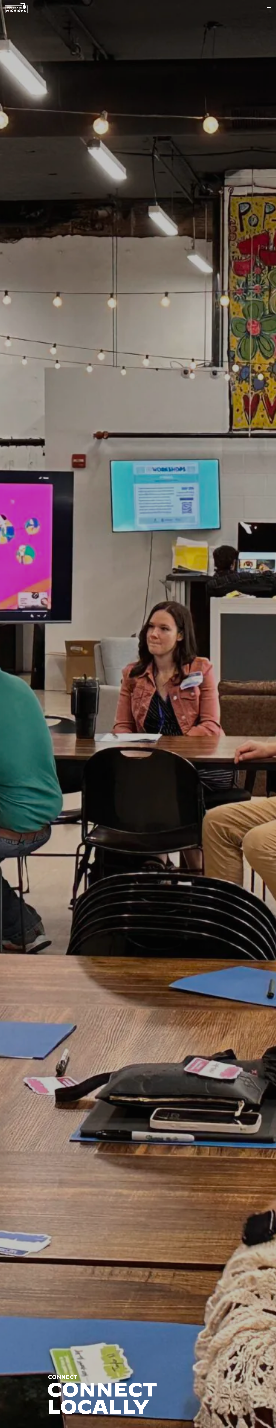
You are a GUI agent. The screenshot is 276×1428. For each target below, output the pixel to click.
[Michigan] (16, 7)
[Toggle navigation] (269, 7)
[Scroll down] (269, 1419)
